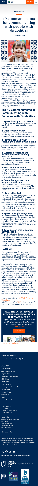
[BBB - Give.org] (25, 476)
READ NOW (19, 331)
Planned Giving (6, 368)
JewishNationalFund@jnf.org (15, 359)
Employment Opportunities (10, 387)
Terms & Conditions (8, 400)
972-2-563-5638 (7, 428)
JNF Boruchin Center (8, 371)
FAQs (3, 397)
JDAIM (19, 302)
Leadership (5, 382)
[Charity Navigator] (13, 476)
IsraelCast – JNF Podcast (9, 376)
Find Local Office (6, 432)
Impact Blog (5, 374)
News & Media (6, 384)
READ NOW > (19, 327)
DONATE (30, 2)
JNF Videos (5, 379)
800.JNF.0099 (11, 355)
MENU (4, 2)
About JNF (5, 366)
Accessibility (5, 389)
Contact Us (5, 395)
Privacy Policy (6, 392)
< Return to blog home (10, 343)
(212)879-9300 (6, 413)
